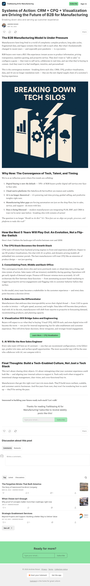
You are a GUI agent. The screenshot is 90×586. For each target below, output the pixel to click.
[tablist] (12, 448)
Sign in (84, 4)
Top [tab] (4, 477)
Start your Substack (39, 575)
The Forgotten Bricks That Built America (21, 484)
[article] (45, 488)
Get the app (56, 575)
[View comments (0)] (10, 32)
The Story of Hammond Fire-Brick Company (19, 487)
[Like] (4, 32)
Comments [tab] (7, 448)
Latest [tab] (10, 477)
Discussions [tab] (19, 477)
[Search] (85, 477)
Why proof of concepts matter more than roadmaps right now (27, 502)
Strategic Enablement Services (17, 513)
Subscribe (73, 4)
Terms (50, 569)
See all (6, 528)
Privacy (44, 569)
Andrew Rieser (13, 24)
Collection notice (61, 569)
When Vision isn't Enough (14, 499)
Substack (33, 581)
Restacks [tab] (17, 448)
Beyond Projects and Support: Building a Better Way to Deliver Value (29, 516)
